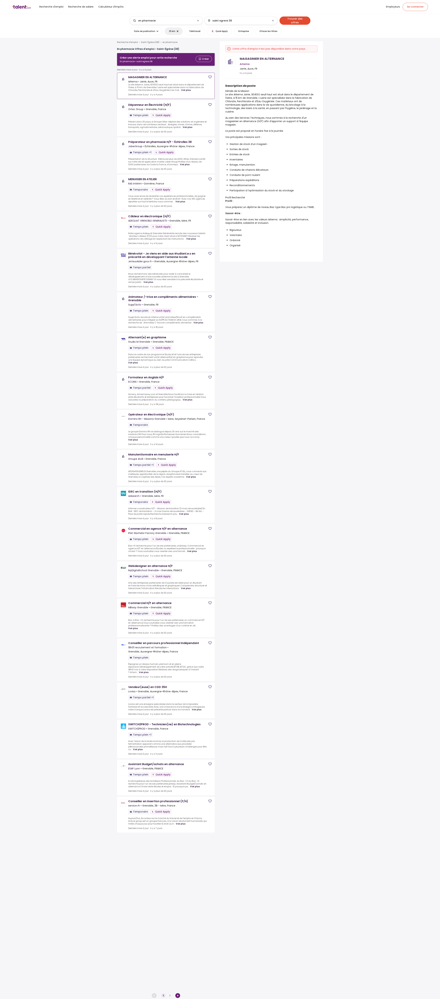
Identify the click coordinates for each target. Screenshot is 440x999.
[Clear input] (198, 20)
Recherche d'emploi (127, 42)
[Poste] (163, 20)
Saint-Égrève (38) (150, 42)
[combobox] (166, 20)
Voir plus (186, 90)
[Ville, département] (238, 20)
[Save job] (210, 77)
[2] (177, 995)
